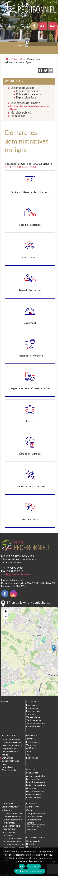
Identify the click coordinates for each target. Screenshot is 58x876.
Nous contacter (33, 847)
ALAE (29, 751)
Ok (21, 866)
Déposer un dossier (12, 816)
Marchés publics (20, 112)
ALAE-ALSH (31, 748)
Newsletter (31, 844)
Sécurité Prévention (35, 723)
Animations (31, 829)
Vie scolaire (31, 745)
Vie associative (33, 717)
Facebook (34, 26)
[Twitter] (45, 71)
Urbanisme (7, 810)
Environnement (9, 832)
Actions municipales (35, 776)
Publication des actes (29, 94)
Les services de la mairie (25, 102)
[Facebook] (40, 71)
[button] (54, 648)
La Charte (7, 835)
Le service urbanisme (12, 813)
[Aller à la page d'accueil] (7, 59)
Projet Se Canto (33, 797)
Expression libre (26, 97)
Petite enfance (33, 742)
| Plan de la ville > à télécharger (29, 602)
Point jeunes (32, 757)
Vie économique (33, 720)
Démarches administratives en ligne (29, 107)
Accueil (4, 701)
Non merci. (33, 866)
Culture (29, 810)
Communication (33, 841)
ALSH (29, 754)
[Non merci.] (54, 861)
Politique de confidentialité (30, 871)
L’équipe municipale (28, 91)
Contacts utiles (33, 726)
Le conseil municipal (22, 87)
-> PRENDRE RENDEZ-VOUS (29, 165)
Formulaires (17, 115)
